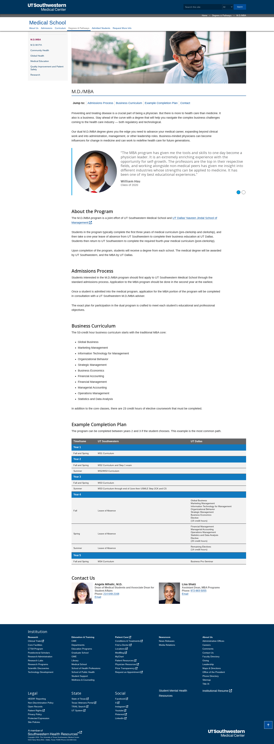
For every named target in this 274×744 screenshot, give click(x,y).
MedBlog (119, 652)
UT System (77, 710)
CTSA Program (35, 648)
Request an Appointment (127, 672)
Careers (206, 645)
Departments (78, 645)
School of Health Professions (86, 668)
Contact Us (208, 652)
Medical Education (39, 61)
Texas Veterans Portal (82, 702)
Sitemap (206, 680)
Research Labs (35, 660)
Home (204, 15)
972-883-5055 (198, 590)
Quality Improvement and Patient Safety (46, 68)
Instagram (120, 706)
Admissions (46, 28)
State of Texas (79, 698)
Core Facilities (35, 645)
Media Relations (167, 645)
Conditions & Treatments (127, 641)
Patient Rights (35, 710)
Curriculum (60, 28)
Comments (207, 648)
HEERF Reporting (37, 698)
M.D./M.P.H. (36, 45)
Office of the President (213, 672)
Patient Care (121, 637)
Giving (205, 660)
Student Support (80, 676)
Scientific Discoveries (38, 668)
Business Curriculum (129, 103)
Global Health (37, 55)
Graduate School (80, 652)
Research (35, 75)
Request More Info (122, 28)
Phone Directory (210, 676)
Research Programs (38, 664)
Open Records (35, 706)
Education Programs (82, 648)
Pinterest (119, 714)
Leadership (208, 664)
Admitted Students (101, 28)
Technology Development (40, 672)
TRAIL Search (78, 706)
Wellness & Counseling (83, 680)
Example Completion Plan (161, 103)
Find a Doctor (122, 645)
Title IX (205, 684)
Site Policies (34, 722)
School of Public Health (83, 672)
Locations (120, 648)
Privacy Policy (35, 714)
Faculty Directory (210, 656)
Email (98, 597)
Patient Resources (124, 660)
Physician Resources (125, 664)
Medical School (47, 23)
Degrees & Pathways (222, 15)
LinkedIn (119, 718)
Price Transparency (125, 668)
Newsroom (164, 637)
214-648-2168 (111, 594)
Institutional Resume (215, 690)
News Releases (166, 641)
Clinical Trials (34, 641)
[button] (238, 192)
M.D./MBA (241, 15)
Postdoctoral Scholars (39, 652)
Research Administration (40, 656)
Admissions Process (100, 103)
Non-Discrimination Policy (40, 702)
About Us (33, 28)
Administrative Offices (213, 641)
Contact (185, 103)
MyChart (119, 656)
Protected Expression (38, 718)
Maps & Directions (211, 668)
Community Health (39, 50)
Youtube (119, 710)
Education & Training (83, 637)
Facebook (120, 698)
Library (75, 660)
